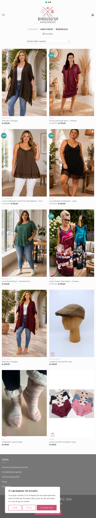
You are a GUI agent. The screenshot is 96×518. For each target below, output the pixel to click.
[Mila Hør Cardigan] (24, 82)
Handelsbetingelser (12, 472)
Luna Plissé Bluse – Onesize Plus (16, 281)
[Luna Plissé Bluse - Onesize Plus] (24, 243)
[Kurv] (92, 14)
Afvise (29, 508)
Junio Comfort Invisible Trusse (62, 442)
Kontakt (6, 486)
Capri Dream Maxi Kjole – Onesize (64, 281)
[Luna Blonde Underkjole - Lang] (71, 162)
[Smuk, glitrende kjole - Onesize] (71, 82)
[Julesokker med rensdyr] (24, 403)
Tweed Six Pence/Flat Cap (60, 362)
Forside (32, 29)
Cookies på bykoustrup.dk (15, 467)
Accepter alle (47, 508)
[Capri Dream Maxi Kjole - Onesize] (71, 243)
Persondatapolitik (11, 477)
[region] (32, 500)
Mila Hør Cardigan (10, 121)
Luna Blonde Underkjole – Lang (62, 201)
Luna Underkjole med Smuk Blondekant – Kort (22, 201)
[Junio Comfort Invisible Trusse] (71, 403)
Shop (4, 482)
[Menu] (3, 15)
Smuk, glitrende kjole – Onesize (63, 121)
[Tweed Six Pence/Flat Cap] (71, 323)
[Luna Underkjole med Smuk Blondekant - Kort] (24, 162)
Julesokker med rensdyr (12, 442)
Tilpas (15, 508)
